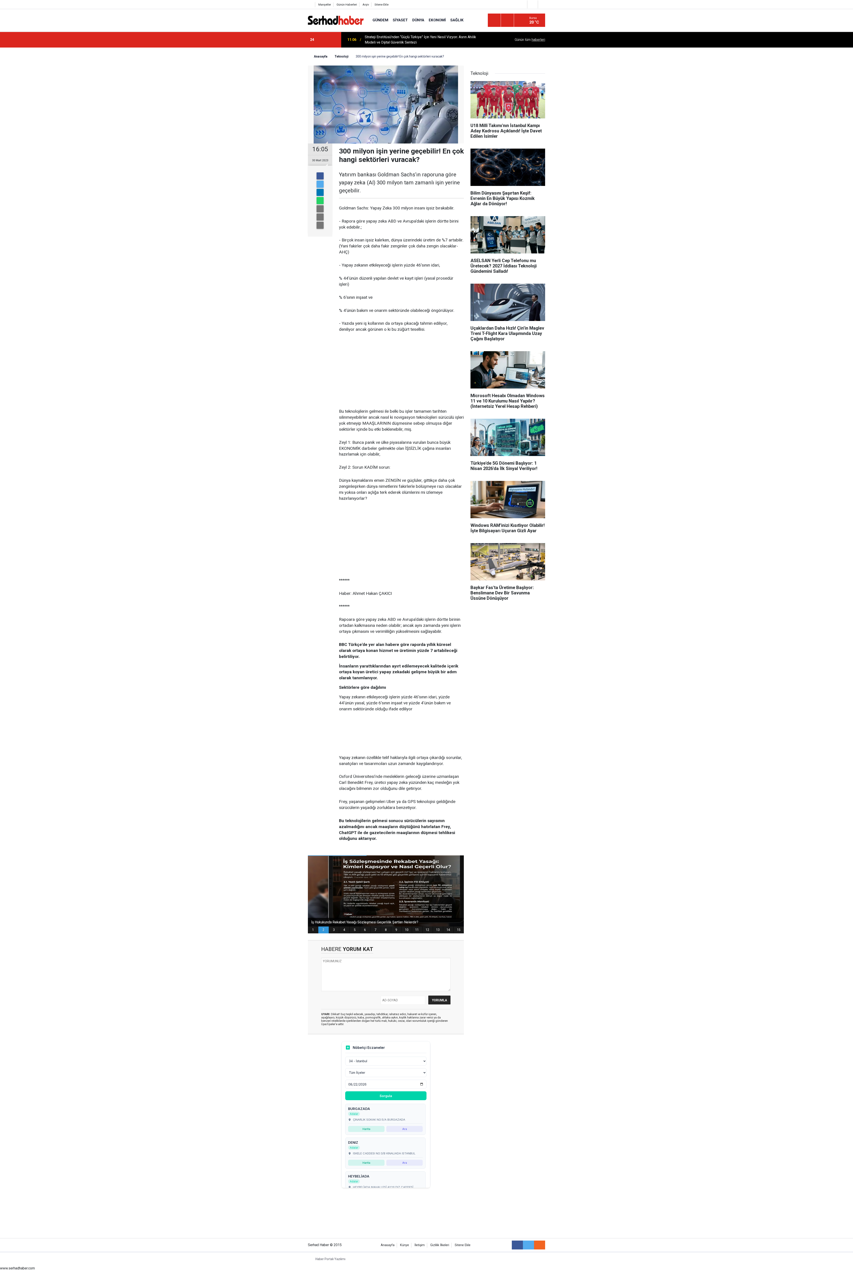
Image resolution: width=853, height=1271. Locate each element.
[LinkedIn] (320, 192)
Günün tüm (530, 40)
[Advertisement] (401, 371)
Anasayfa (388, 1245)
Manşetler (324, 4)
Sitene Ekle (382, 4)
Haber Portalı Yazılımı (330, 1259)
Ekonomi (437, 20)
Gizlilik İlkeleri (439, 1245)
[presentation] (323, 39)
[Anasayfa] (310, 4)
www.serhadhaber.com (17, 1268)
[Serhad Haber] (336, 20)
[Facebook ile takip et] (517, 1245)
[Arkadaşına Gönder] (320, 208)
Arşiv (366, 4)
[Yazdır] (320, 217)
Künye (404, 1245)
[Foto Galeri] (542, 4)
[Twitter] (320, 184)
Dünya (418, 20)
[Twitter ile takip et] (528, 1245)
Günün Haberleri (347, 4)
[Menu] (494, 20)
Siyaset (400, 20)
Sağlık (457, 20)
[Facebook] (320, 175)
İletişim (420, 1245)
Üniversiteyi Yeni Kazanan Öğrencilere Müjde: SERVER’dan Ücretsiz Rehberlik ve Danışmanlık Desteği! (424, 39)
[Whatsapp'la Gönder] (320, 200)
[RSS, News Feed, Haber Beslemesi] (539, 1245)
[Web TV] (532, 4)
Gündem (380, 20)
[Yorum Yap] (320, 225)
